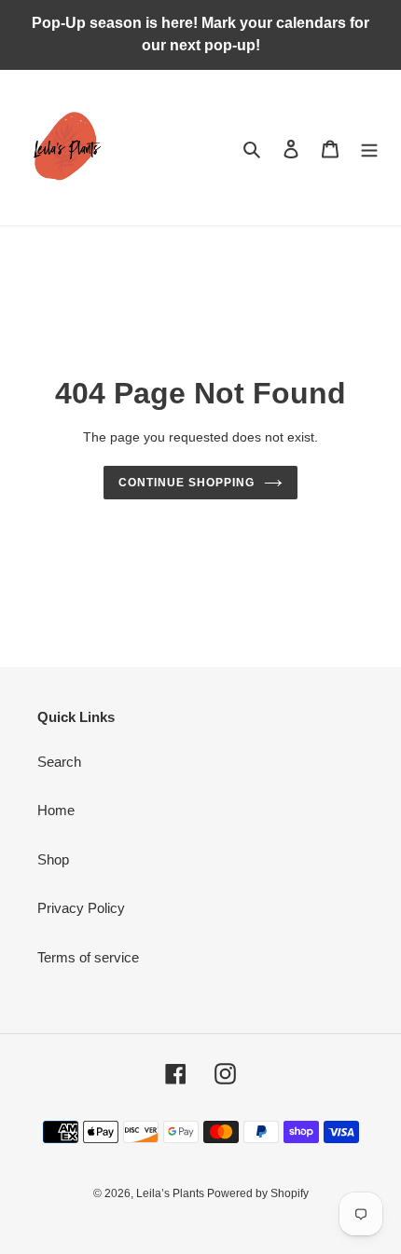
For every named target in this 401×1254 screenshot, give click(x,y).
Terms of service (88, 957)
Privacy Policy (81, 908)
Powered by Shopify (258, 1193)
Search (59, 762)
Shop (53, 859)
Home (56, 810)
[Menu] (369, 148)
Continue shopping (186, 482)
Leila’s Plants (171, 1193)
